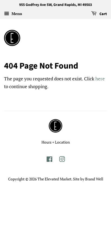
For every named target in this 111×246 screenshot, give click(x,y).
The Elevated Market (54, 178)
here (100, 79)
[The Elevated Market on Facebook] (49, 160)
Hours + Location (55, 142)
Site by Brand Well (88, 178)
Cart (103, 14)
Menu (16, 13)
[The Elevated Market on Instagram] (62, 160)
